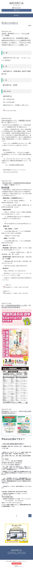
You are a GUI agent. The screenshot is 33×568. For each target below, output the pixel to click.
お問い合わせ (16, 10)
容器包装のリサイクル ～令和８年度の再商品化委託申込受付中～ (16, 412)
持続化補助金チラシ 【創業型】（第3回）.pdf (14, 293)
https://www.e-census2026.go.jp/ (11, 172)
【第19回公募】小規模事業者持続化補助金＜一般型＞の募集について (16, 184)
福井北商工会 (16, 3)
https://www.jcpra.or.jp (17, 502)
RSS (30, 25)
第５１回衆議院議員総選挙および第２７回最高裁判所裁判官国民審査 (16, 306)
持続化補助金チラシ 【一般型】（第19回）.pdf (14, 287)
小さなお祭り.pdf (8, 110)
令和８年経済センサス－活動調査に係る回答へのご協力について (16, 121)
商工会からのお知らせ (10, 23)
